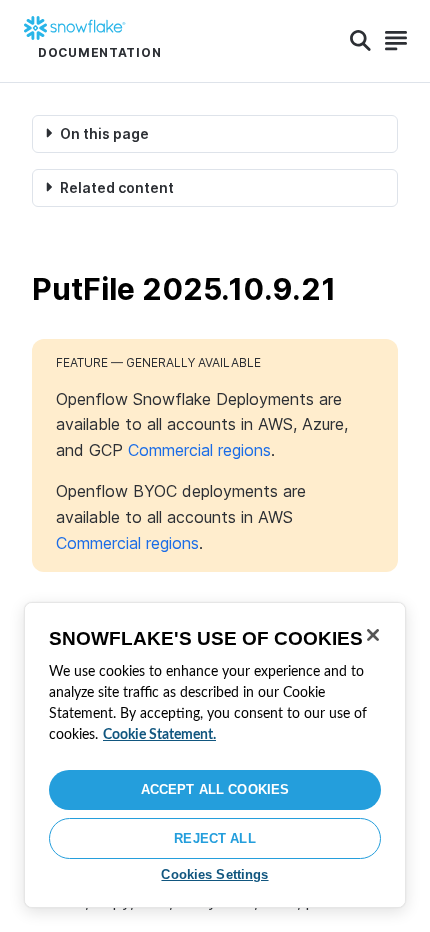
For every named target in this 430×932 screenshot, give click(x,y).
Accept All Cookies (215, 789)
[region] (215, 755)
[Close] (373, 635)
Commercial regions (199, 450)
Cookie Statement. (159, 735)
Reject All (214, 838)
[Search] (360, 41)
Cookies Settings (214, 874)
